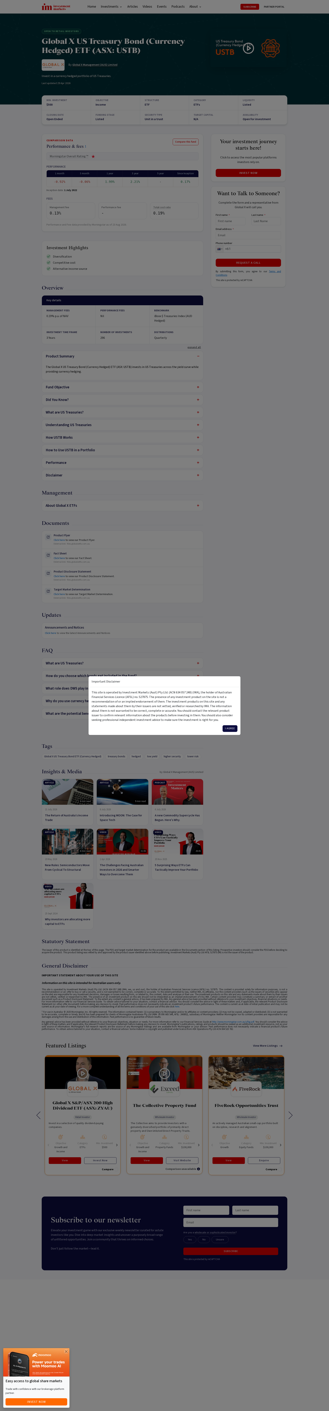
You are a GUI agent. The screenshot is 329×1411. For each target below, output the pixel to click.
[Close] (66, 1351)
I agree (230, 728)
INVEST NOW (36, 1402)
